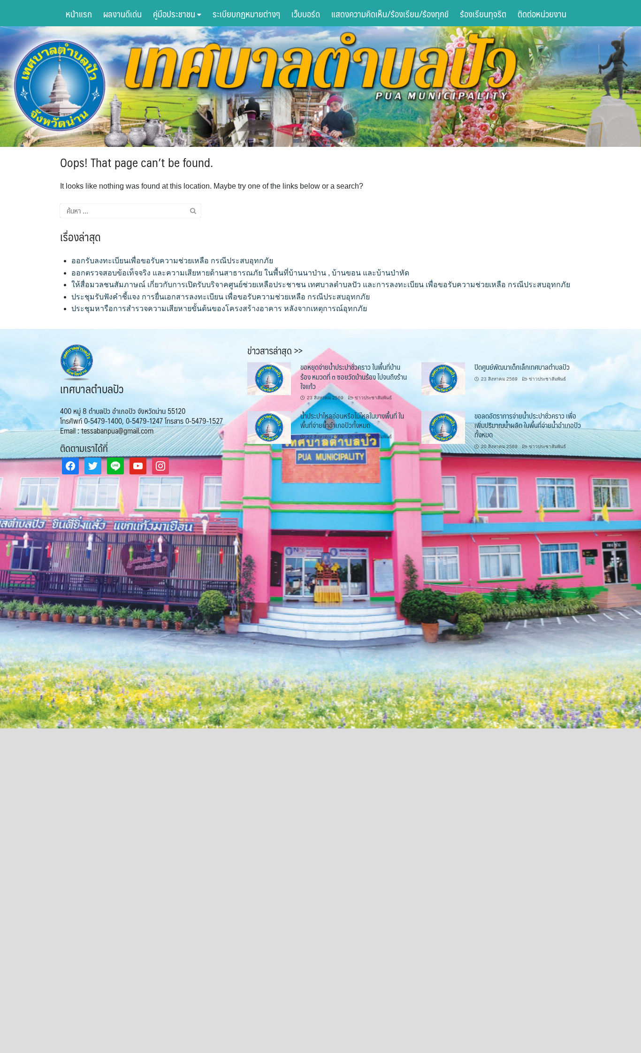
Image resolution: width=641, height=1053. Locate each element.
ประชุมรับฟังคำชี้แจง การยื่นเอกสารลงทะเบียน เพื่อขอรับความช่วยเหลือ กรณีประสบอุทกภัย (220, 297)
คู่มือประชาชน (175, 13)
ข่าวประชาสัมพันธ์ (373, 397)
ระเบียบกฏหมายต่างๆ (246, 13)
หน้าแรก (79, 13)
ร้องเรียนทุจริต (483, 13)
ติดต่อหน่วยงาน (542, 13)
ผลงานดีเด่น (122, 13)
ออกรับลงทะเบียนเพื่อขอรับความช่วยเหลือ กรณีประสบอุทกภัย (172, 261)
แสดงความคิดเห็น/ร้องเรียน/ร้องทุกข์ (390, 13)
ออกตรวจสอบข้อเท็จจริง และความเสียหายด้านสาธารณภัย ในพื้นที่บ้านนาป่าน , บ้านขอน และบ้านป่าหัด (240, 273)
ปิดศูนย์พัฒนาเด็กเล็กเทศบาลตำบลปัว (522, 366)
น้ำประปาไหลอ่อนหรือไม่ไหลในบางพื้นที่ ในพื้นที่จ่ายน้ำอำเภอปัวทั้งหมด (352, 420)
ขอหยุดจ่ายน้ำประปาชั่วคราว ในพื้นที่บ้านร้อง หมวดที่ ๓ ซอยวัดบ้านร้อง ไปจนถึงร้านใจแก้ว (353, 376)
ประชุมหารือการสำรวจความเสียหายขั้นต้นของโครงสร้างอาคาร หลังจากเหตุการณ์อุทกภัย (219, 309)
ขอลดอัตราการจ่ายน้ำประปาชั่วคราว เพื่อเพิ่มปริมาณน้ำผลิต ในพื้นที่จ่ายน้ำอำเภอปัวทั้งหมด (527, 425)
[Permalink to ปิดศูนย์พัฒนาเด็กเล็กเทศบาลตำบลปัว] (443, 378)
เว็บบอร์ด (305, 13)
